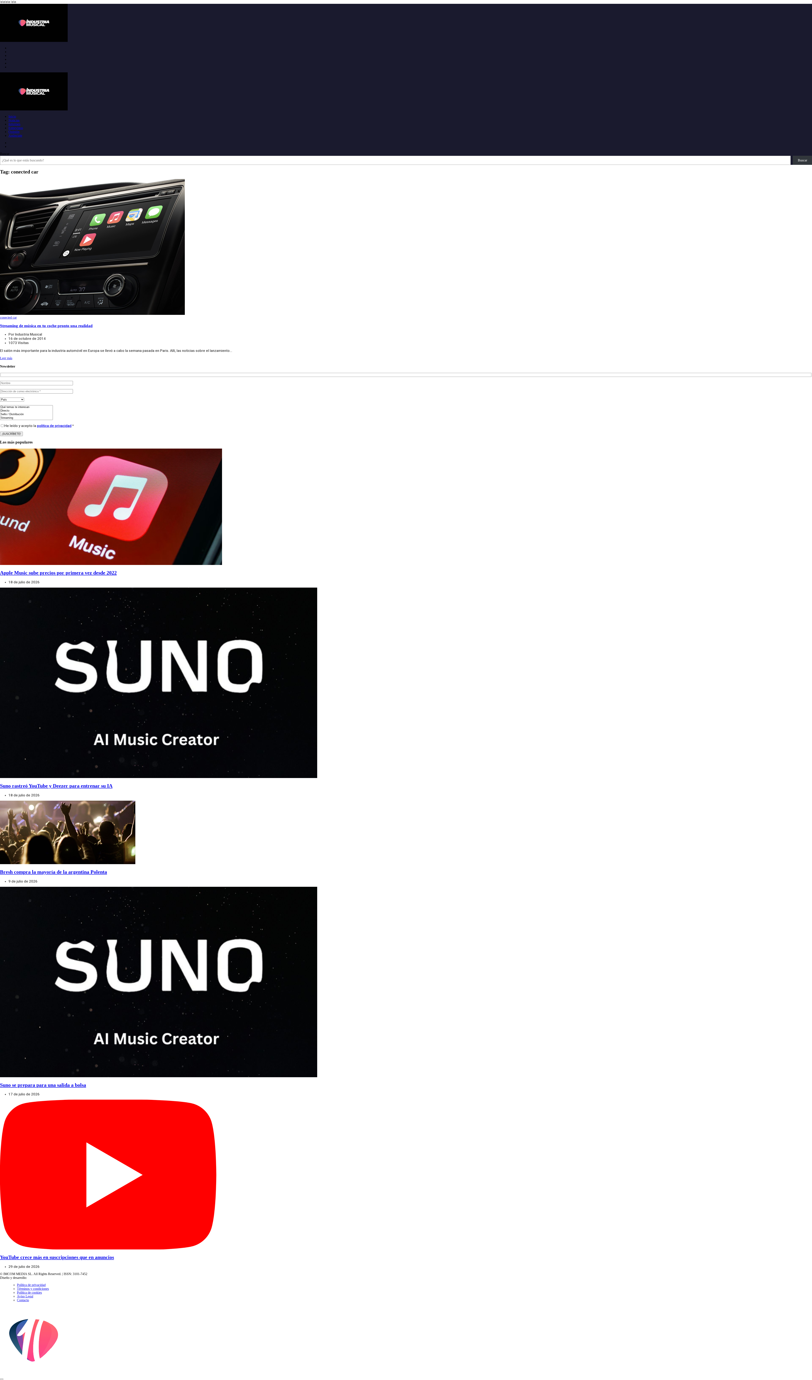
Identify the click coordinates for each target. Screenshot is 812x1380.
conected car (8, 317)
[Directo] (26, 411)
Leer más (6, 358)
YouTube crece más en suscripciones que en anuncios (57, 1257)
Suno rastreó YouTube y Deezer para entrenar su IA (56, 786)
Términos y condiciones (33, 1288)
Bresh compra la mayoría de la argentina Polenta (53, 872)
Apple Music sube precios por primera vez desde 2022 (58, 573)
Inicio (12, 116)
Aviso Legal (25, 1296)
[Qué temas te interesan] (26, 407)
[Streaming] (26, 418)
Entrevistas (15, 128)
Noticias (13, 120)
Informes (14, 124)
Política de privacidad (31, 1285)
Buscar (4, 154)
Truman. (34, 1277)
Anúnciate (15, 135)
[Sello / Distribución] (26, 414)
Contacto (23, 1300)
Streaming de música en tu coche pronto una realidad (46, 326)
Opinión (13, 132)
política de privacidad (54, 426)
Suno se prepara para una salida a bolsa (43, 1085)
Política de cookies (29, 1292)
